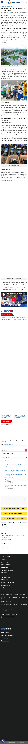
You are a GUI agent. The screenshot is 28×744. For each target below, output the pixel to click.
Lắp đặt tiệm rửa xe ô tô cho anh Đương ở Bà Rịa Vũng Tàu (15, 480)
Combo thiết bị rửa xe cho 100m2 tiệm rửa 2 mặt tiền (19, 416)
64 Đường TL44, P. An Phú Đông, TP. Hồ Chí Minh (13, 525)
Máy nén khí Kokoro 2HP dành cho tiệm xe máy (6, 416)
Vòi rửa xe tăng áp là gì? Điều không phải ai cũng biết (13, 440)
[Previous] (1, 367)
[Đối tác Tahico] (15, 501)
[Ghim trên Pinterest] (10, 311)
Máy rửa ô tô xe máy (7, 6)
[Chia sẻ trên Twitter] (7, 311)
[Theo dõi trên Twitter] (4, 629)
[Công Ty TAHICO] (14, 2)
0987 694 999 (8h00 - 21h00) (16, 508)
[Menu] (2, 2)
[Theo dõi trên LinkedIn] (8, 629)
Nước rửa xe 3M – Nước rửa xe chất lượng (15, 470)
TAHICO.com (15, 12)
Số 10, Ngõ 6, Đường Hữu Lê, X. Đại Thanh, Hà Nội (13, 535)
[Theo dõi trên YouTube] (10, 629)
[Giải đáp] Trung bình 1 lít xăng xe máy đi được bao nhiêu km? (15, 475)
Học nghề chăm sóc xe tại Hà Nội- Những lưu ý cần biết (15, 486)
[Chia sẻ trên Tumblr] (12, 311)
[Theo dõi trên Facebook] (2, 629)
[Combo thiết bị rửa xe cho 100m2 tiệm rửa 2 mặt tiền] (20, 366)
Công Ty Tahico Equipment (9, 610)
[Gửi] (26, 450)
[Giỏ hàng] (26, 2)
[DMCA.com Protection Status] (7, 635)
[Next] (26, 367)
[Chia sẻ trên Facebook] (5, 311)
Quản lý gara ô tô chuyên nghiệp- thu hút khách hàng (15, 465)
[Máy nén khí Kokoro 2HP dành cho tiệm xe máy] (7, 366)
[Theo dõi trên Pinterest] (6, 629)
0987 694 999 (6, 528)
